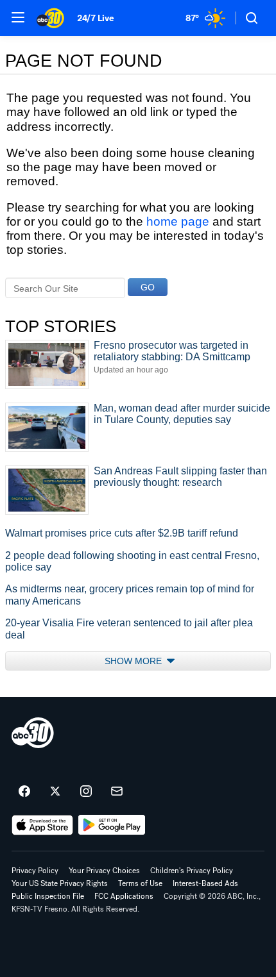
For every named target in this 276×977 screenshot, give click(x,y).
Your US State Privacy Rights (60, 883)
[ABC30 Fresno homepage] (50, 18)
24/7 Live (95, 18)
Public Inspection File (48, 896)
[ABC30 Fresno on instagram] (86, 792)
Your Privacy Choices (104, 870)
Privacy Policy (35, 870)
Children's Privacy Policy (191, 870)
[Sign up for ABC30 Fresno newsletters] (117, 792)
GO (148, 287)
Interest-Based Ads (205, 883)
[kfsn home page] (33, 732)
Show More (134, 661)
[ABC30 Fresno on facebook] (24, 792)
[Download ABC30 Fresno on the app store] (42, 825)
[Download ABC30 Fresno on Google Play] (112, 825)
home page (177, 221)
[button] (17, 17)
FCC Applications (123, 896)
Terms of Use (140, 883)
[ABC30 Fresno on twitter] (55, 792)
